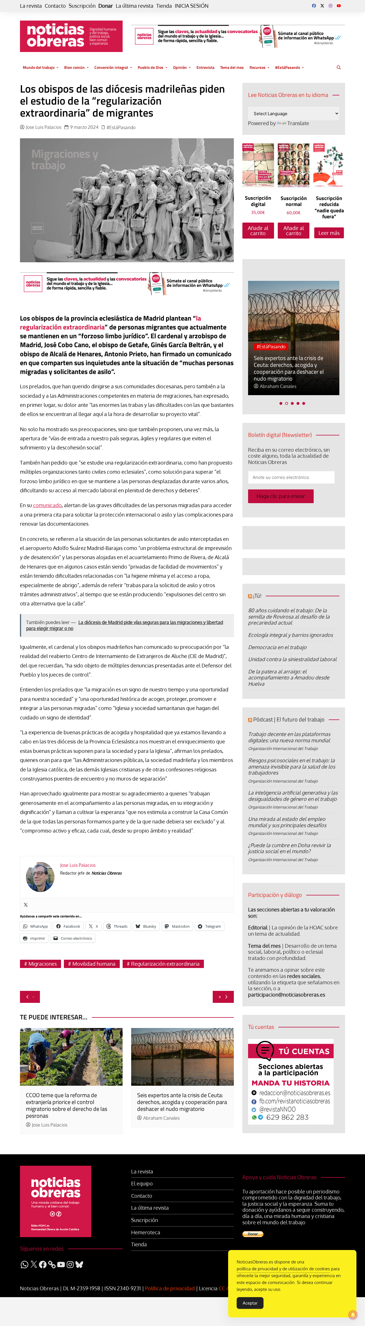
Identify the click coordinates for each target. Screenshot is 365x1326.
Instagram (330, 6)
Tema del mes (232, 67)
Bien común (74, 67)
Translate (298, 123)
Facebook (314, 6)
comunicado (47, 505)
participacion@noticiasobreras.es (286, 994)
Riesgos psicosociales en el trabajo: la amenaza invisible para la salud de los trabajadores (291, 766)
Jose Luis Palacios (43, 127)
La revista (31, 6)
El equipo (142, 1184)
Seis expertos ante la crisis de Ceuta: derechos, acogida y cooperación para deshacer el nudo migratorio (182, 1102)
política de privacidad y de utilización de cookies (283, 1268)
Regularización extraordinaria (165, 964)
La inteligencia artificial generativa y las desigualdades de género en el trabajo (293, 795)
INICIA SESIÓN (191, 6)
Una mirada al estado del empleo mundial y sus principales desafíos (287, 822)
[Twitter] (25, 905)
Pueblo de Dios (150, 67)
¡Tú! (257, 595)
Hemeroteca (145, 1232)
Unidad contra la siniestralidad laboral (292, 659)
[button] (280, 403)
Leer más (329, 233)
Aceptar (250, 1303)
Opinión (180, 67)
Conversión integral (111, 67)
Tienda (164, 6)
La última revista (134, 6)
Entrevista (205, 67)
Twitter (322, 6)
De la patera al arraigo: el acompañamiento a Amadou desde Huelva (288, 677)
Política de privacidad (170, 1288)
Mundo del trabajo (38, 67)
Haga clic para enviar (281, 496)
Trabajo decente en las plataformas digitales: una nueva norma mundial (289, 737)
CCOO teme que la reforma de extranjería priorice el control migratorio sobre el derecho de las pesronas (66, 1105)
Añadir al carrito (258, 230)
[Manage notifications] (353, 1314)
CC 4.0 (226, 1288)
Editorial (257, 927)
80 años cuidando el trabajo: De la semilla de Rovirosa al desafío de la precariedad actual (289, 616)
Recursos (257, 67)
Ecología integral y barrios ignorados (290, 635)
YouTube (339, 6)
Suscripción (82, 6)
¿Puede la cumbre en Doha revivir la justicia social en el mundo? (289, 848)
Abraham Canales (161, 1118)
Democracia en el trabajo (277, 647)
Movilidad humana (93, 964)
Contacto (55, 6)
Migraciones (43, 964)
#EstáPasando (287, 67)
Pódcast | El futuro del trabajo (289, 719)
